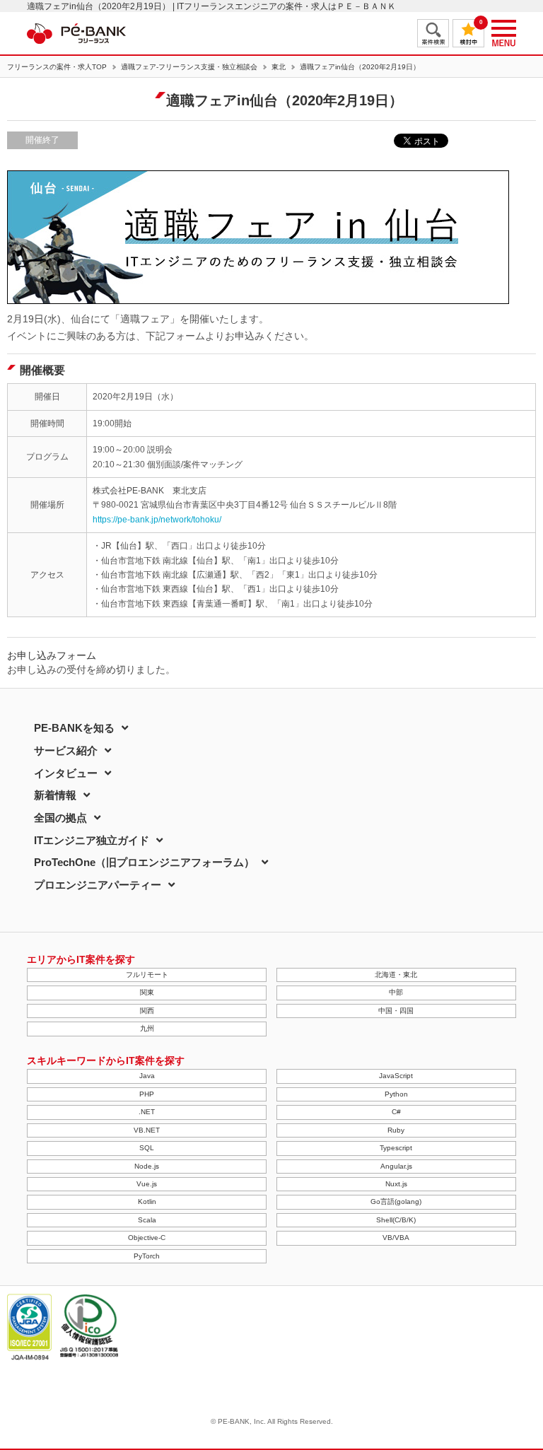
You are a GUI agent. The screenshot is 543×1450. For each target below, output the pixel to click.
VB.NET (147, 1130)
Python (396, 1094)
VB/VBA (396, 1237)
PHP (146, 1094)
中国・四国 (396, 1011)
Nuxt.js (396, 1184)
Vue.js (146, 1184)
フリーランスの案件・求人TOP (57, 67)
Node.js (146, 1166)
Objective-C (146, 1237)
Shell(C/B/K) (396, 1220)
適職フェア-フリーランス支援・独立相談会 (189, 67)
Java (147, 1076)
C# (396, 1112)
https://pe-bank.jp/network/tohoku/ (157, 520)
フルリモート (147, 974)
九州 (147, 1028)
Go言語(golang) (395, 1201)
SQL (146, 1148)
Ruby (395, 1130)
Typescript (396, 1148)
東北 (279, 67)
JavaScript (396, 1076)
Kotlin (147, 1201)
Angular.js (396, 1166)
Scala (147, 1220)
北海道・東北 (396, 974)
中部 (396, 992)
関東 (147, 992)
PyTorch (147, 1256)
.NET (147, 1112)
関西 (147, 1011)
